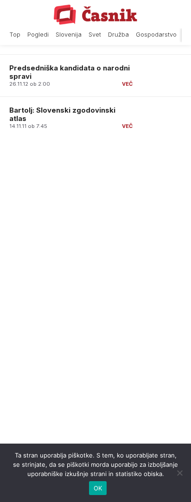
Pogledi (38, 34)
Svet (95, 34)
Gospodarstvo (156, 34)
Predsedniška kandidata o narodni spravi (69, 72)
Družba (118, 34)
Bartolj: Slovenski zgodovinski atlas (62, 114)
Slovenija (69, 34)
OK (98, 488)
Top (14, 34)
